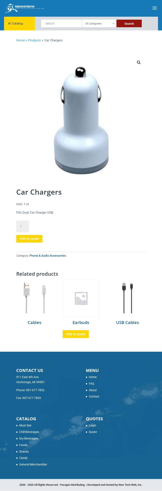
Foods (23, 445)
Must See (25, 425)
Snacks (24, 451)
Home (93, 377)
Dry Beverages (28, 438)
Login (92, 425)
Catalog (17, 23)
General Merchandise (33, 464)
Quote (93, 432)
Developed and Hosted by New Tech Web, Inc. (114, 484)
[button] (139, 62)
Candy (23, 458)
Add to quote (29, 239)
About (93, 390)
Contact (94, 396)
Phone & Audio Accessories (48, 255)
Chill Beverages (29, 432)
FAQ (91, 383)
